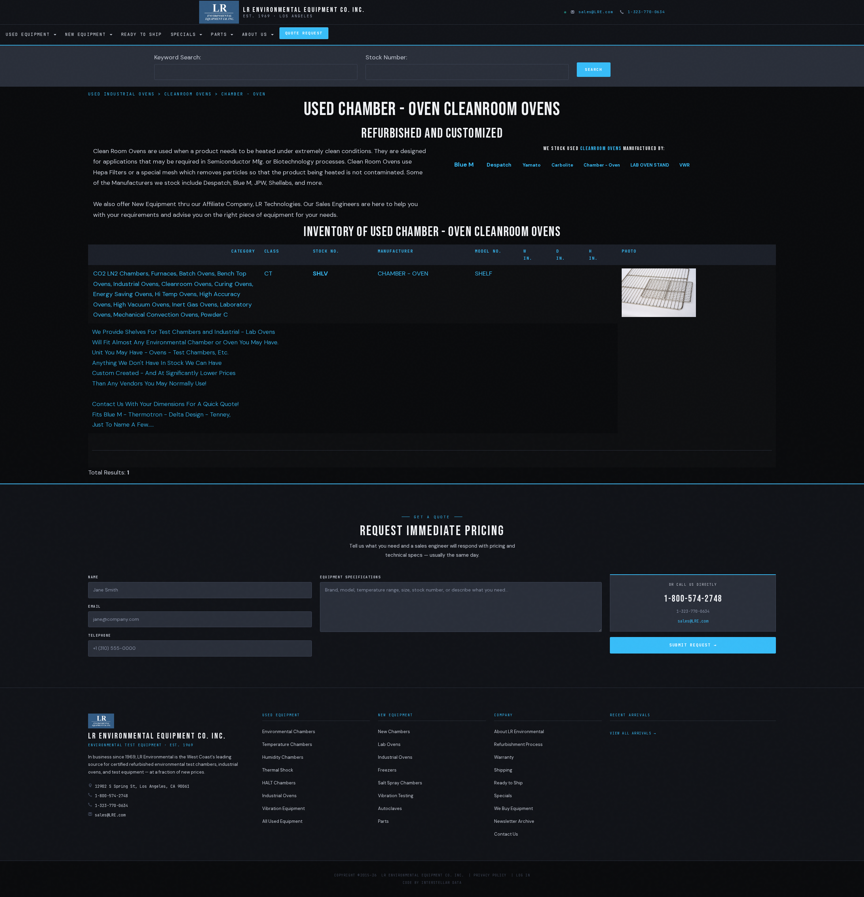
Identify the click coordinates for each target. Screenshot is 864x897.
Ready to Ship (141, 34)
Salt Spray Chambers (400, 783)
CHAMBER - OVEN (403, 273)
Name (93, 577)
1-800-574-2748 (693, 598)
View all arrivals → (633, 733)
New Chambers (394, 731)
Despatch (499, 165)
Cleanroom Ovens (189, 94)
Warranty (504, 757)
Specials (185, 34)
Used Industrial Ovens (123, 94)
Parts (220, 34)
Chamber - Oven (243, 94)
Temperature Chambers (287, 744)
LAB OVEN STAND (649, 165)
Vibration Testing (395, 796)
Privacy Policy (490, 875)
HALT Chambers (279, 783)
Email (94, 606)
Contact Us (506, 834)
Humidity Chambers (282, 757)
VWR (684, 165)
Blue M (464, 165)
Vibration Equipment (283, 808)
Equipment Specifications (350, 577)
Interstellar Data (442, 882)
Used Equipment (29, 34)
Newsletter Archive (514, 821)
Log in (523, 875)
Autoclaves (390, 808)
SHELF (483, 273)
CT (268, 273)
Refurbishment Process (518, 744)
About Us (256, 34)
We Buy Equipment (513, 808)
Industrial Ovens (279, 796)
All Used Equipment (282, 821)
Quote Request (304, 33)
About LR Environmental (519, 731)
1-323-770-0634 (645, 11)
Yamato (532, 165)
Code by (411, 882)
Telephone (99, 635)
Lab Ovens (389, 744)
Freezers (387, 770)
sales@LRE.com (594, 11)
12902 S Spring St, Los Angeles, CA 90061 (142, 786)
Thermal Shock (277, 770)
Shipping (503, 770)
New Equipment (87, 34)
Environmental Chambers (288, 731)
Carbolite (562, 165)
